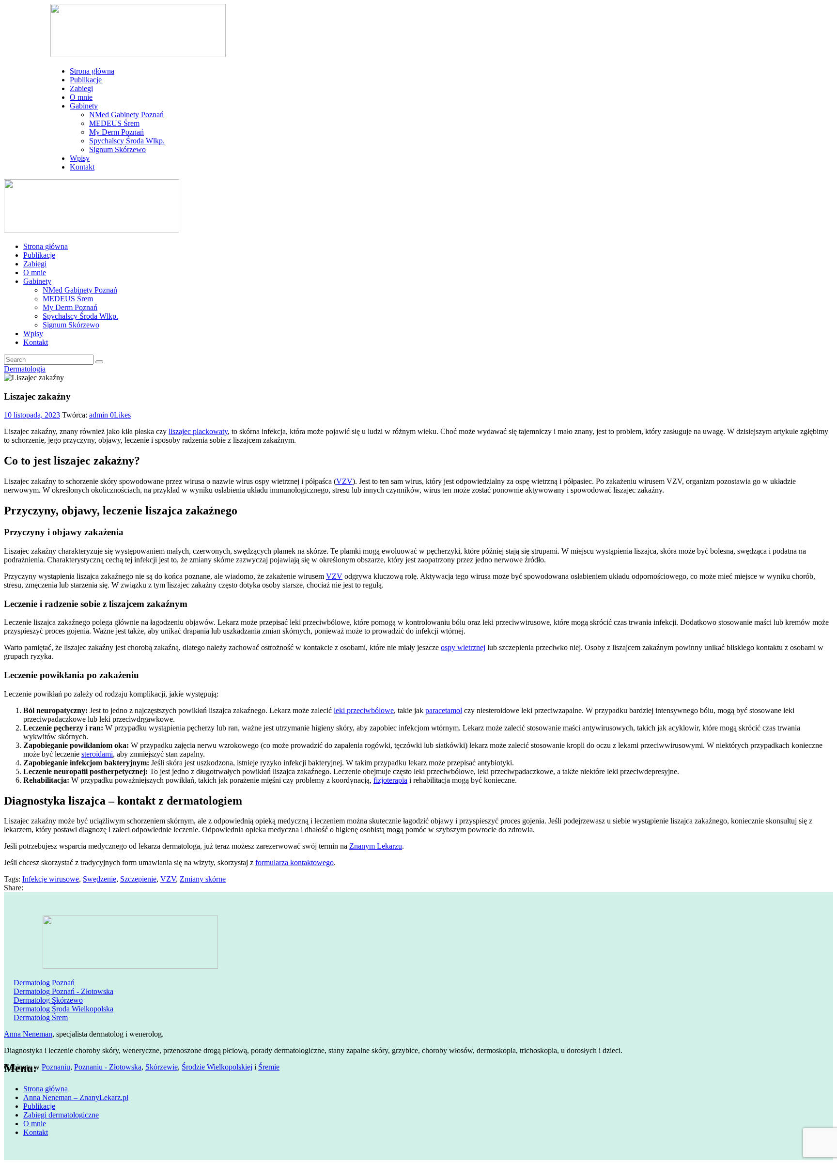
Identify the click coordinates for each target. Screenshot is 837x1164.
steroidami (97, 754)
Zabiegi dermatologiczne (61, 1115)
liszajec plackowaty (198, 431)
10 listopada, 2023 (32, 415)
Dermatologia (25, 369)
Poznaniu (56, 1067)
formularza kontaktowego (294, 862)
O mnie (34, 1123)
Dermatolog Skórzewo (48, 1000)
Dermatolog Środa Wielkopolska (63, 1009)
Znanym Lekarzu (375, 846)
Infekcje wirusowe (50, 879)
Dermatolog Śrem (41, 1017)
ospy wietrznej (463, 647)
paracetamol (443, 710)
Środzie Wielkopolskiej (217, 1067)
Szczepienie (138, 879)
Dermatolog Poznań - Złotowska (63, 991)
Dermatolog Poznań (44, 982)
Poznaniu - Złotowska (107, 1067)
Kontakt (35, 1132)
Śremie (268, 1067)
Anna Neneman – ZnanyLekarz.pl (75, 1097)
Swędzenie (99, 879)
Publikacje (39, 1106)
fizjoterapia (390, 780)
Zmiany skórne (203, 879)
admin (99, 415)
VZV (344, 481)
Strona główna (45, 1089)
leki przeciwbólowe (364, 710)
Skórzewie (161, 1067)
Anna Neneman (28, 1034)
